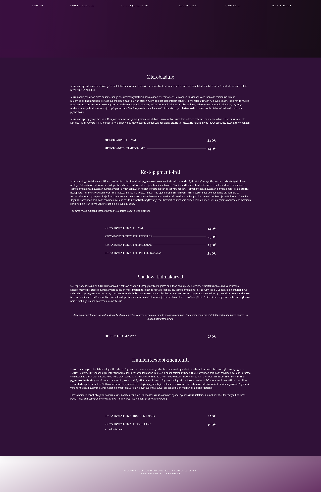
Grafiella (173, 474)
